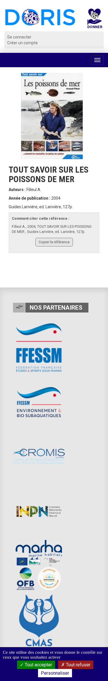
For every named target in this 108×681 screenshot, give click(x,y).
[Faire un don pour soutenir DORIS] (94, 20)
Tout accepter (38, 665)
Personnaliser (55, 673)
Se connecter (19, 37)
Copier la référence (54, 242)
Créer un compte (22, 42)
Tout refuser (77, 665)
